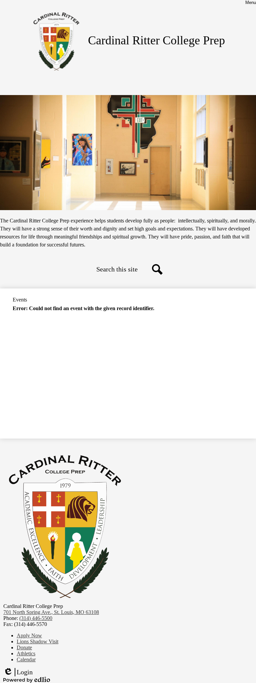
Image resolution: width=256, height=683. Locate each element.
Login (18, 672)
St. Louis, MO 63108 (51, 612)
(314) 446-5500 (35, 618)
